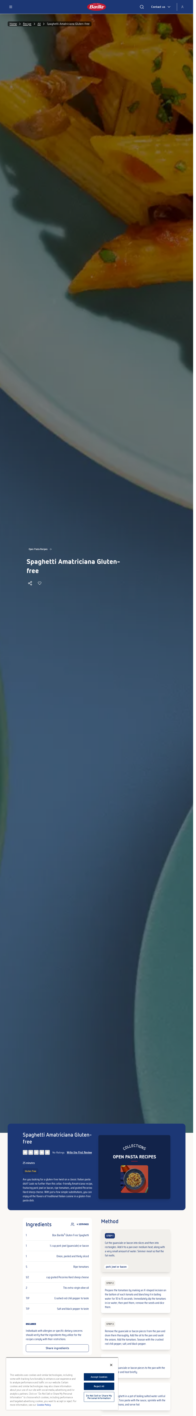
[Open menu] (11, 7)
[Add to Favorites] (39, 583)
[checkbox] (135, 1250)
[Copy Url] (30, 583)
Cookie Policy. (44, 1404)
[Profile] (182, 7)
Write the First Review (79, 1152)
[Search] (142, 7)
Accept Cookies (99, 1376)
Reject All (99, 1386)
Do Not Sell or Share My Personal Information (99, 1397)
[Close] (111, 1365)
